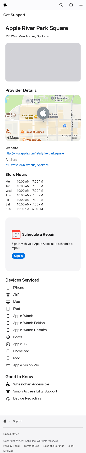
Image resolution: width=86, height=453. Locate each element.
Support (17, 421)
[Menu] (81, 5)
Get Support (14, 14)
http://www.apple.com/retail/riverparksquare (40, 153)
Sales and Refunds (53, 445)
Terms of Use (31, 445)
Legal (71, 445)
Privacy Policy (11, 445)
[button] (61, 5)
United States (11, 434)
